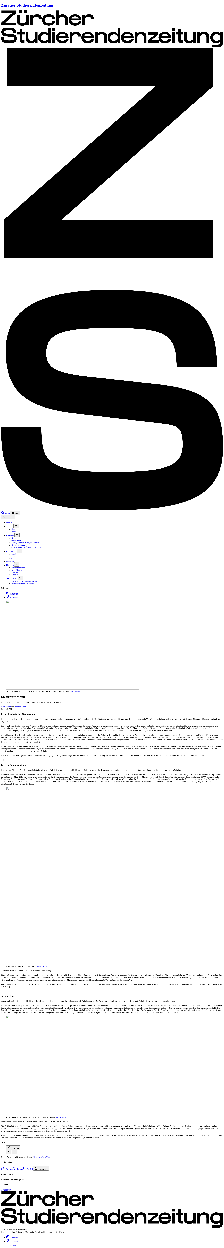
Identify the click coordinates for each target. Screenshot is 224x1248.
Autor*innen (16, 570)
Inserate (14, 572)
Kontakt (14, 575)
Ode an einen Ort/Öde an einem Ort (26, 547)
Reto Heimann (61, 1117)
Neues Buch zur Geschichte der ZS (25, 581)
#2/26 (13, 556)
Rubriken (10, 535)
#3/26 (13, 554)
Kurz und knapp (18, 545)
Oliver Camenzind (42, 966)
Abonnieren (11, 561)
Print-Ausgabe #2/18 (41, 1157)
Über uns (10, 565)
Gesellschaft (16, 540)
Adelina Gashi (20, 707)
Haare (13, 531)
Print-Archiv (11, 551)
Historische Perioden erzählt (22, 584)
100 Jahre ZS (11, 579)
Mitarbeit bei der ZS (19, 568)
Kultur (14, 538)
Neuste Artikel (12, 522)
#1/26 (13, 559)
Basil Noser (6, 707)
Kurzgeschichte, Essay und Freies (25, 543)
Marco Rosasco (75, 691)
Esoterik (14, 529)
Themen (9, 526)
